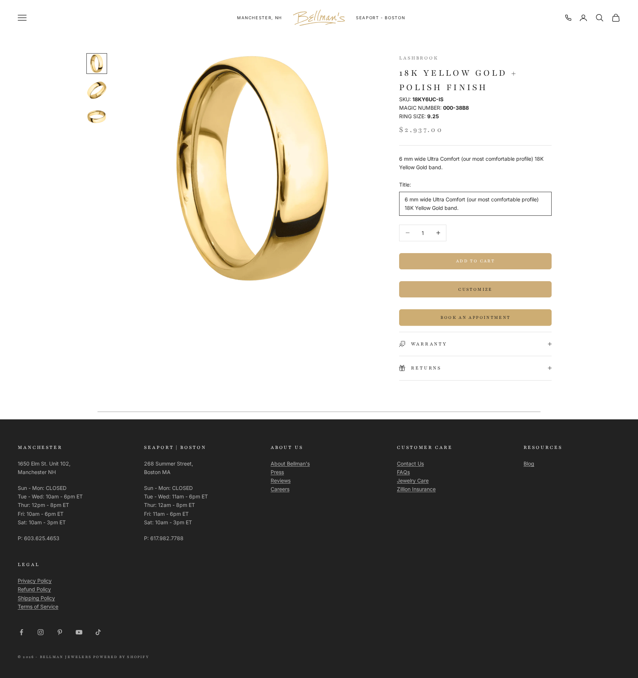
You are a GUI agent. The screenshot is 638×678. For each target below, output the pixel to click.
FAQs (403, 472)
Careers (280, 489)
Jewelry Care (413, 480)
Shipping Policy (36, 598)
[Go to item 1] (96, 63)
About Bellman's (290, 463)
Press (277, 472)
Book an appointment (475, 317)
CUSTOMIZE (475, 289)
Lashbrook (419, 58)
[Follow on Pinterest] (60, 632)
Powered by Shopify (121, 656)
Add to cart (475, 261)
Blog (529, 463)
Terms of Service (38, 606)
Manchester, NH (259, 17)
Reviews (281, 480)
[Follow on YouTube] (79, 632)
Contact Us (410, 463)
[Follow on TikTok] (98, 632)
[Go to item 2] (96, 90)
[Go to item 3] (96, 116)
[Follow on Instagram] (40, 632)
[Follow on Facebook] (21, 632)
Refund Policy (34, 589)
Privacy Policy (35, 581)
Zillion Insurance (416, 489)
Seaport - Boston (380, 17)
